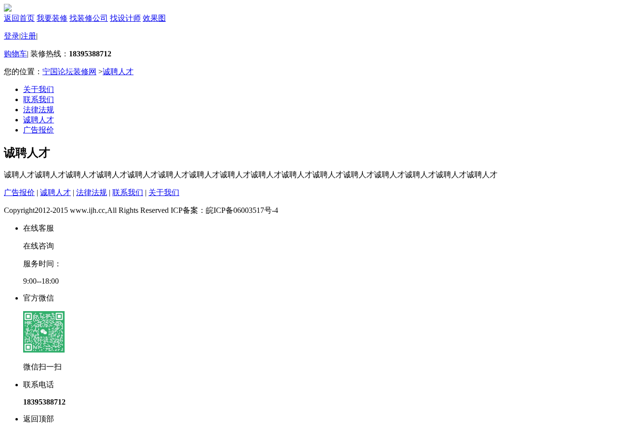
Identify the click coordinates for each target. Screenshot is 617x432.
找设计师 (125, 18)
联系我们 (38, 99)
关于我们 (38, 89)
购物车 (15, 54)
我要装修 (52, 18)
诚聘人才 (118, 71)
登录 (11, 36)
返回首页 (19, 18)
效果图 (154, 18)
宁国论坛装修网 (69, 71)
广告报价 (38, 130)
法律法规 (38, 109)
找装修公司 (88, 18)
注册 (28, 36)
